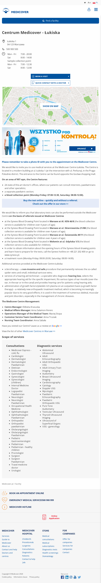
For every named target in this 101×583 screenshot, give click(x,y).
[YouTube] (75, 577)
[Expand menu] (96, 9)
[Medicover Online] (89, 9)
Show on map (50, 106)
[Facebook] (62, 577)
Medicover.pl (7, 484)
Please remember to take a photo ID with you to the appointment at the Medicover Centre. (49, 161)
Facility (18, 484)
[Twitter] (79, 577)
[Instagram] (71, 577)
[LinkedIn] (67, 577)
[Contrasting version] (85, 2)
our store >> (62, 203)
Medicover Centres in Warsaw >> (39, 331)
